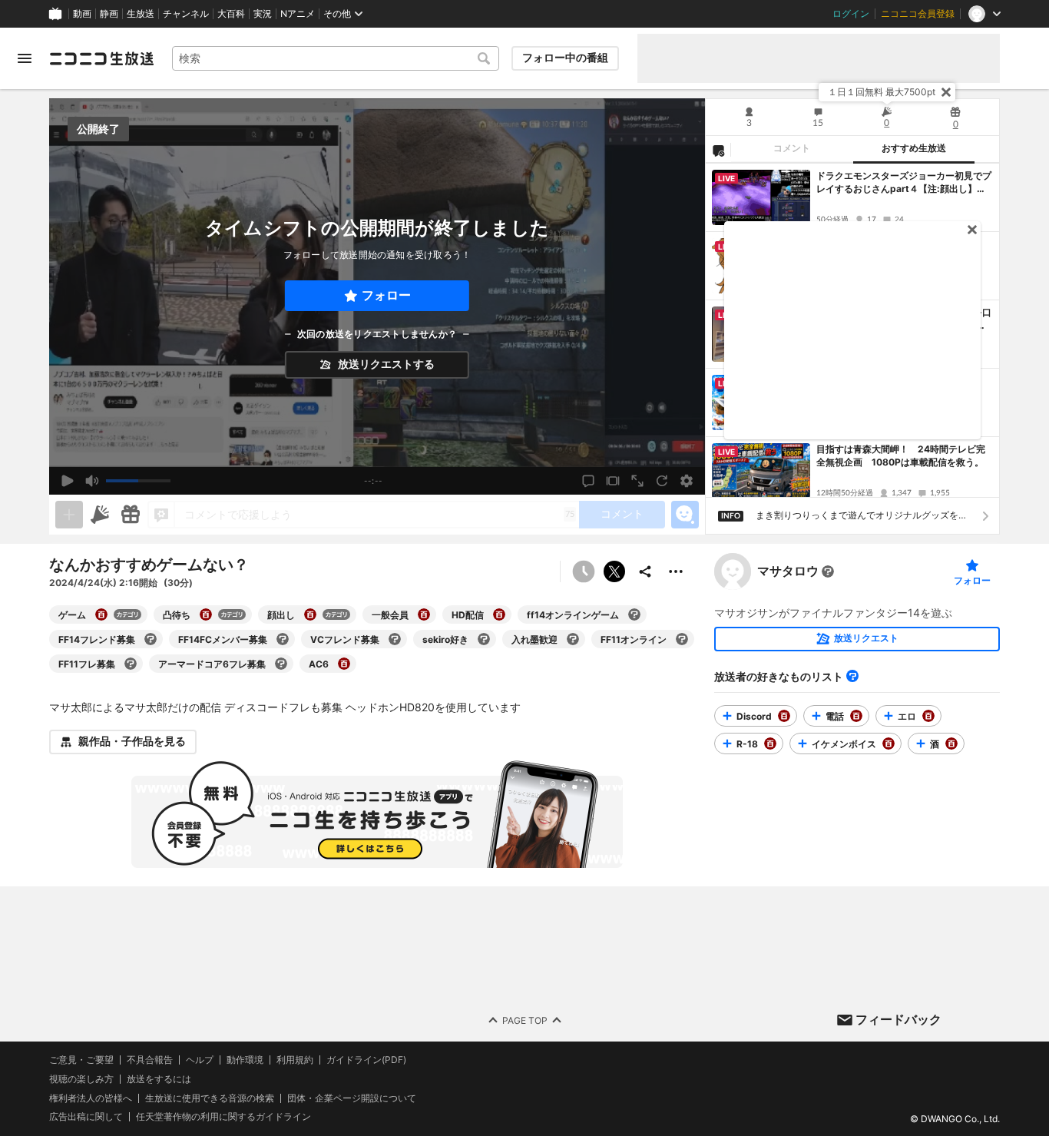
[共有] (645, 571)
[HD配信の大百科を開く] (499, 614)
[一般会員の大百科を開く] (424, 614)
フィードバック (898, 1019)
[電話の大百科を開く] (856, 716)
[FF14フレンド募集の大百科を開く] (150, 639)
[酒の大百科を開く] (951, 743)
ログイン (850, 13)
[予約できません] (583, 571)
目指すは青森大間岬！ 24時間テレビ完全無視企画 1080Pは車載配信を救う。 (900, 455)
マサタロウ (788, 571)
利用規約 (294, 1060)
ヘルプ (199, 1060)
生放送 (140, 13)
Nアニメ (297, 13)
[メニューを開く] (24, 58)
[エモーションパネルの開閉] (685, 514)
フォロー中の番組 (565, 57)
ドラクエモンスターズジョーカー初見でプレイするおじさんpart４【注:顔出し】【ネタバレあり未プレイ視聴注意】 (903, 183)
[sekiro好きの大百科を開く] (484, 639)
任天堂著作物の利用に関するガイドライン (223, 1116)
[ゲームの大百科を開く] (101, 614)
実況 (262, 13)
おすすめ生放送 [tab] (914, 148)
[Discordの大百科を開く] (784, 716)
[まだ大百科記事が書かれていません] (828, 571)
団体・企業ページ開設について (351, 1097)
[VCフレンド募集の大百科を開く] (395, 639)
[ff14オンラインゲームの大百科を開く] (634, 614)
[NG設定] (718, 150)
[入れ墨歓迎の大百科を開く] (573, 639)
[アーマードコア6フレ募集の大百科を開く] (281, 663)
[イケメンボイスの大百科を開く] (888, 743)
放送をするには (159, 1078)
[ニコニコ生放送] (101, 58)
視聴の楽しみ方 (81, 1078)
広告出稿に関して (86, 1116)
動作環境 (245, 1060)
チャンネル (186, 13)
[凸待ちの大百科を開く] (206, 614)
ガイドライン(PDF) (366, 1060)
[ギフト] (130, 514)
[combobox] (335, 58)
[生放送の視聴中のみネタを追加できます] (69, 514)
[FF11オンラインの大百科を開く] (682, 639)
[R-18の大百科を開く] (770, 743)
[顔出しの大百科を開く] (310, 614)
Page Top (525, 1019)
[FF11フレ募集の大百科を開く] (130, 663)
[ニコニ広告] (100, 514)
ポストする (614, 571)
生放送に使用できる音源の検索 (209, 1097)
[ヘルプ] (852, 676)
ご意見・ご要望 (81, 1059)
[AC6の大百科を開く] (344, 663)
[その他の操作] (676, 571)
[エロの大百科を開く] (928, 716)
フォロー (386, 295)
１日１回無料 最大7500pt (881, 92)
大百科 (231, 13)
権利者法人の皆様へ (90, 1097)
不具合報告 (150, 1060)
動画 (82, 13)
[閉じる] (946, 92)
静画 (109, 13)
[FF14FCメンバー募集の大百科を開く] (282, 639)
